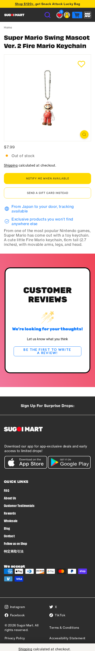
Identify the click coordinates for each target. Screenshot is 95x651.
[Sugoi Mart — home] (14, 15)
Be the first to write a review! (47, 351)
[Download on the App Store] (25, 467)
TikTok (60, 615)
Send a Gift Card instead (47, 193)
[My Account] (66, 14)
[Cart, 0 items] (77, 15)
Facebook (17, 615)
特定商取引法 (14, 551)
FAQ (6, 490)
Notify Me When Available (47, 178)
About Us (10, 498)
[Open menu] (87, 14)
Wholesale (11, 520)
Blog (7, 528)
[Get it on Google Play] (69, 467)
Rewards (10, 513)
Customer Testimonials (19, 505)
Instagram (17, 607)
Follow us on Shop (15, 543)
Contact (9, 536)
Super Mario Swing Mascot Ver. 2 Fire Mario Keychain (47, 41)
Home (8, 27)
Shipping (11, 165)
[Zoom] (84, 134)
